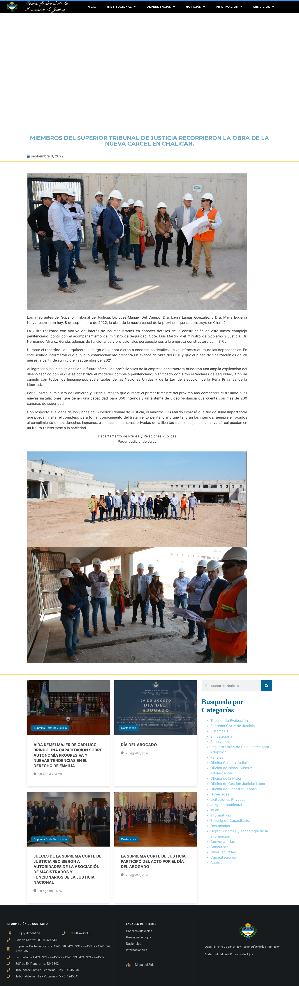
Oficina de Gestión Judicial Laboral (239, 783)
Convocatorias (222, 841)
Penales (216, 757)
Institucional (119, 6)
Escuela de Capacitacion (230, 820)
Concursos (219, 847)
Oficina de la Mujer (225, 778)
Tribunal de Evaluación (229, 720)
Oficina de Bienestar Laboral (233, 789)
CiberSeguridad (223, 852)
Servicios (261, 6)
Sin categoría (221, 736)
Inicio (91, 6)
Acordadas (219, 862)
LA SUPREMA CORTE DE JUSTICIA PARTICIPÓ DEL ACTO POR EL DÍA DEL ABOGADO (153, 861)
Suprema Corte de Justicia (50, 727)
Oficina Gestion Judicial (230, 762)
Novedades (219, 794)
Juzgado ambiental (226, 804)
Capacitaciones (223, 857)
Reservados (220, 741)
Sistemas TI (219, 731)
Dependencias (158, 6)
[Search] (266, 685)
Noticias (193, 6)
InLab (214, 810)
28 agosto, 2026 (49, 774)
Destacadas (128, 727)
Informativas (220, 815)
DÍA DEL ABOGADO (139, 744)
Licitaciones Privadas (227, 799)
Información (227, 6)
